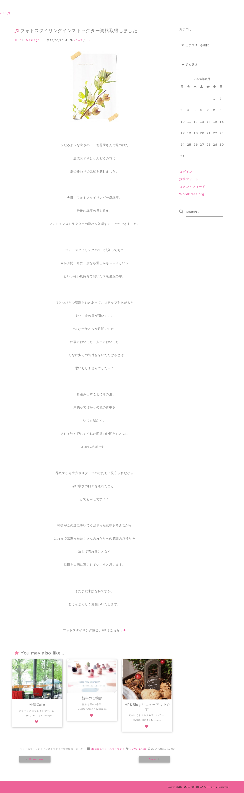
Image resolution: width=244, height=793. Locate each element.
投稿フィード (189, 179)
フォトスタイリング (113, 748)
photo (90, 40)
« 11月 (5, 13)
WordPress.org (191, 194)
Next (153, 759)
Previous (36, 759)
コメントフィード (192, 187)
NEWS (77, 40)
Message (96, 748)
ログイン (185, 172)
